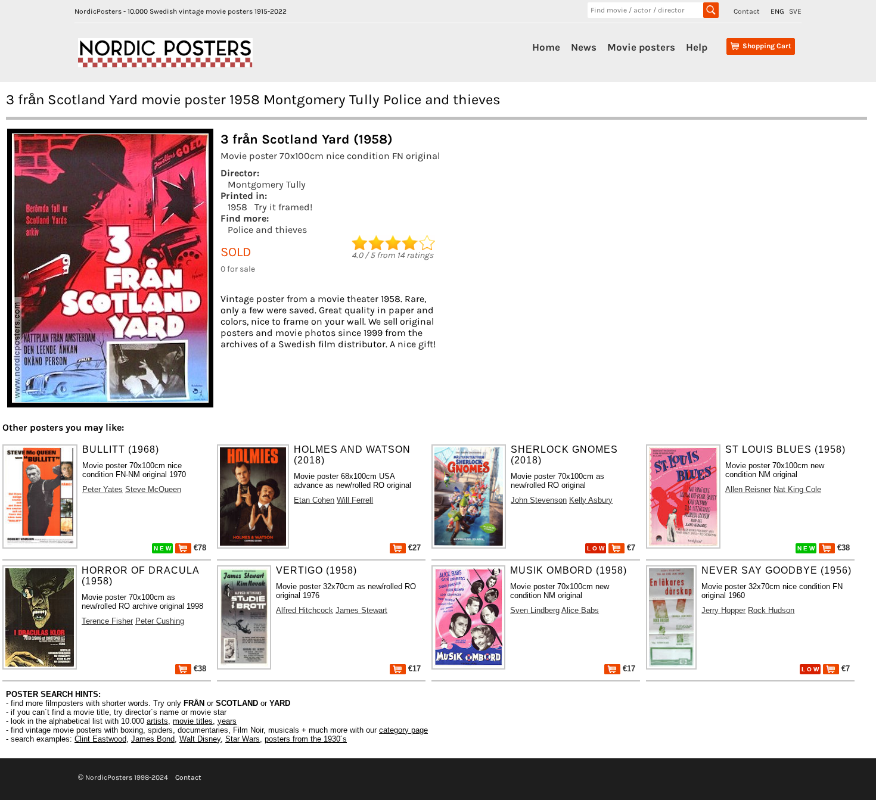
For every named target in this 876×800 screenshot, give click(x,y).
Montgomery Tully (267, 184)
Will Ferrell (355, 500)
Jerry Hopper (723, 610)
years (227, 721)
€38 (842, 547)
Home (546, 47)
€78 (198, 547)
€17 (413, 668)
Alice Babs (580, 610)
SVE (795, 11)
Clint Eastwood (100, 738)
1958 (237, 207)
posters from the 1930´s (306, 738)
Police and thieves (267, 229)
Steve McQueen (153, 489)
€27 (413, 547)
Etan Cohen (314, 500)
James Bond (153, 738)
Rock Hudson (771, 610)
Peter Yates (102, 489)
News (584, 47)
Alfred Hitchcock (304, 610)
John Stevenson (539, 500)
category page (403, 730)
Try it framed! (283, 207)
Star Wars (242, 738)
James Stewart (361, 610)
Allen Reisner (748, 489)
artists (157, 721)
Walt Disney (199, 738)
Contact (747, 11)
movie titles (193, 721)
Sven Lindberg (535, 610)
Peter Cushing (159, 621)
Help (696, 47)
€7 (630, 547)
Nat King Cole (797, 489)
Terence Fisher (107, 621)
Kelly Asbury (591, 500)
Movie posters (641, 47)
